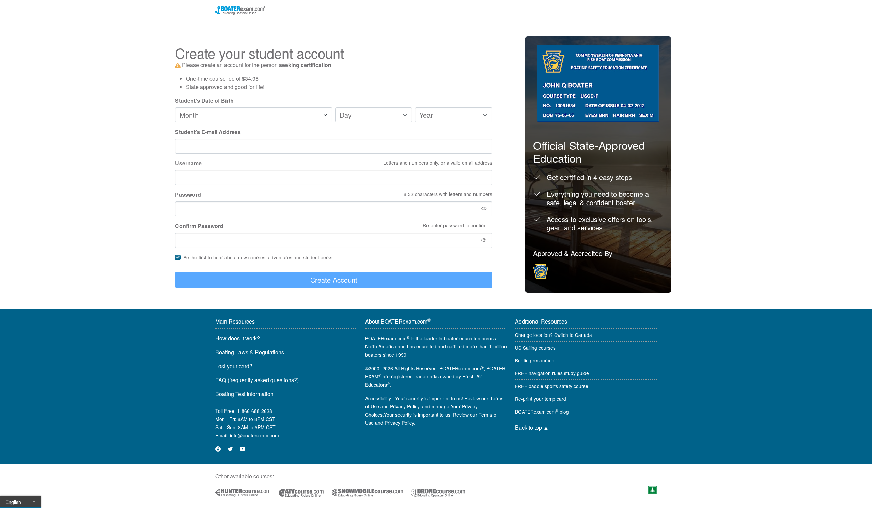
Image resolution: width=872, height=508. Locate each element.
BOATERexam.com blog (542, 411)
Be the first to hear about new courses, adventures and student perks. (258, 257)
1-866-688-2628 (254, 410)
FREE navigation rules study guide (552, 373)
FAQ (257, 380)
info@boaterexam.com (254, 435)
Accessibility (378, 398)
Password (188, 194)
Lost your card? (233, 366)
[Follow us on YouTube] (242, 449)
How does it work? (237, 338)
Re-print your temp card (540, 398)
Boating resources (534, 360)
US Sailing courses (535, 347)
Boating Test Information (244, 394)
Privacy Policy (404, 406)
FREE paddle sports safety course (551, 386)
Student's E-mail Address (208, 132)
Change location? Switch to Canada (553, 334)
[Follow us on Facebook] (218, 449)
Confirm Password (199, 226)
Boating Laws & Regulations (249, 352)
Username (188, 163)
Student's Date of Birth (204, 100)
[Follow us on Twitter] (230, 449)
